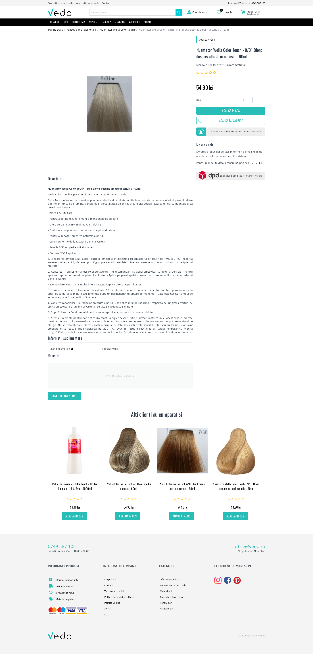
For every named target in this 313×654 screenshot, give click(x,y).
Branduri (55, 22)
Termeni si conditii (114, 591)
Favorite (226, 12)
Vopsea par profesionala (81, 29)
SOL (106, 614)
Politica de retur (64, 586)
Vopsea (93, 22)
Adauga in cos (231, 110)
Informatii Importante (87, 3)
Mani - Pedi (166, 591)
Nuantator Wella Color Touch (117, 29)
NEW (66, 22)
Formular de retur (64, 592)
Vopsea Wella (207, 39)
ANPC (107, 608)
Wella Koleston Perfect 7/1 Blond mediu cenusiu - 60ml (129, 486)
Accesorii (134, 22)
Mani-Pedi (120, 22)
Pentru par (166, 602)
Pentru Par (78, 22)
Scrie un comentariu (64, 396)
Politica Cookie (112, 602)
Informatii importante (66, 580)
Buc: (199, 99)
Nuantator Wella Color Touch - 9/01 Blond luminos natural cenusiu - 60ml (236, 486)
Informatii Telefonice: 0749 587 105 (246, 3)
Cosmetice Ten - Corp (171, 597)
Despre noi (110, 579)
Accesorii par (167, 608)
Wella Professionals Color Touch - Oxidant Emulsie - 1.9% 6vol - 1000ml (75, 486)
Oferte (147, 22)
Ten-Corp (105, 22)
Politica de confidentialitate (119, 597)
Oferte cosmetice (169, 579)
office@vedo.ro (249, 546)
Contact (106, 3)
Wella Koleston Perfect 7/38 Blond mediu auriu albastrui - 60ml (182, 486)
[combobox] (132, 12)
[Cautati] (179, 12)
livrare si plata (255, 163)
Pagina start (55, 29)
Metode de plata (64, 599)
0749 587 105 (62, 546)
